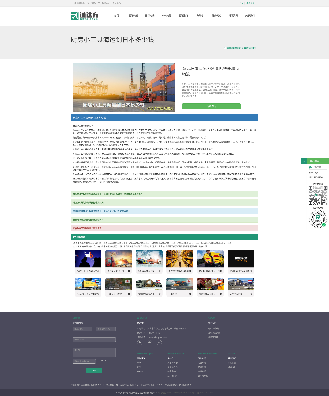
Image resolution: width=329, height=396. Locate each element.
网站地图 (162, 392)
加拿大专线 (203, 375)
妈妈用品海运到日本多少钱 (85, 243)
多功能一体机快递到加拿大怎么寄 (216, 243)
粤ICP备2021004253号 (202, 392)
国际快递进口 (214, 328)
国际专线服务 (250, 47)
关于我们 (250, 15)
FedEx (140, 371)
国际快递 (133, 15)
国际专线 (149, 15)
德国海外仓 (172, 371)
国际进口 (183, 15)
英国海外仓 (172, 367)
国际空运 (124, 385)
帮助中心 (106, 3)
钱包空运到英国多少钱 (139, 243)
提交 (94, 370)
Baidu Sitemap (174, 392)
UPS (139, 367)
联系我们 (232, 367)
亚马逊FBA (172, 375)
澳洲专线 (202, 371)
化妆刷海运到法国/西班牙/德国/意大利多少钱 (144, 246)
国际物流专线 (97, 385)
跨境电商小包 (112, 385)
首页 (116, 15)
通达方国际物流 (234, 47)
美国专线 (202, 362)
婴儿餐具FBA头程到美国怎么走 (113, 243)
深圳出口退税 (214, 332)
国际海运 (134, 385)
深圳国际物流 (171, 385)
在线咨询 (211, 106)
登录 (241, 3)
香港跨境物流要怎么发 (111, 246)
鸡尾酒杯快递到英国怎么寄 (163, 243)
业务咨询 (317, 167)
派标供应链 (213, 337)
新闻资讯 (233, 15)
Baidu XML (186, 392)
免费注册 (250, 3)
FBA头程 (166, 15)
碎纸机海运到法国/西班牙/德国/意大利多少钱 (186, 246)
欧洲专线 (202, 367)
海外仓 (200, 15)
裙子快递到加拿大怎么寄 (188, 243)
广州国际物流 (185, 385)
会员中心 (116, 3)
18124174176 (315, 177)
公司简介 (232, 362)
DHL (139, 362)
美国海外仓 (172, 362)
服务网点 (216, 15)
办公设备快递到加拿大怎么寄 (86, 246)
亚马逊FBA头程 (147, 385)
